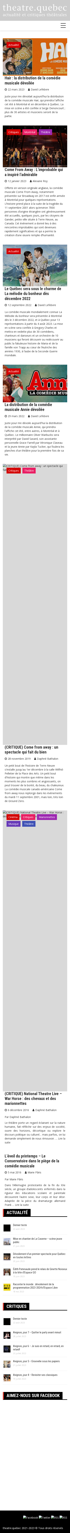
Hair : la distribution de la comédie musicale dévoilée (32, 80)
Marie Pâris (34, 1172)
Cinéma (13, 817)
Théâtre (45, 132)
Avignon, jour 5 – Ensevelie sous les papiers (36, 1361)
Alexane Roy (40, 181)
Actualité (13, 45)
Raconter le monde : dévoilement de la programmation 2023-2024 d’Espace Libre (35, 1286)
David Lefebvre (40, 89)
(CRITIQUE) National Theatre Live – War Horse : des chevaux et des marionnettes (33, 1098)
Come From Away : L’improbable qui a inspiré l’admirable (34, 172)
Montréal (29, 132)
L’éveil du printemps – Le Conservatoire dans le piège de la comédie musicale (32, 1161)
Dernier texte (20, 1225)
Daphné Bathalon (47, 758)
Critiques (13, 132)
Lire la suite (22, 1205)
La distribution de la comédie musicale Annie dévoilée (28, 407)
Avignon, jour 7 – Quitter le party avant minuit (37, 1332)
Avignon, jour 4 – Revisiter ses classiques (35, 1375)
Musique (13, 824)
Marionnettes (47, 817)
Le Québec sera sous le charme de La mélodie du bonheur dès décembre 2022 (33, 293)
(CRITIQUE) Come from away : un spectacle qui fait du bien (31, 749)
